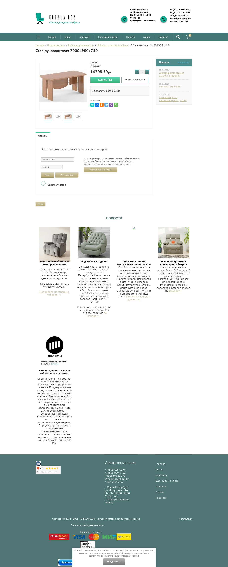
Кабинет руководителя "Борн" (113, 45)
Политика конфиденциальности (87, 525)
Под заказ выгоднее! (170, 86)
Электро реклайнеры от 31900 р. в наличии (171, 74)
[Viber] (111, 105)
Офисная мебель (56, 45)
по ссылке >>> (97, 314)
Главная (52, 36)
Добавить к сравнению (106, 90)
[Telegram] (106, 105)
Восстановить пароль (100, 169)
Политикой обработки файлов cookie (121, 556)
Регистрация (66, 174)
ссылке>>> (175, 290)
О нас (68, 36)
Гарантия (163, 36)
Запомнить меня (56, 184)
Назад (40, 203)
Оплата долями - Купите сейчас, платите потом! (54, 372)
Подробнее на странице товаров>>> (54, 293)
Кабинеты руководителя (81, 45)
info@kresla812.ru (179, 15)
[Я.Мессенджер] (92, 105)
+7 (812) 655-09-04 (180, 9)
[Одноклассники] (102, 105)
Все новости (183, 62)
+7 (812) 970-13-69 (180, 12)
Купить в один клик (135, 79)
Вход (47, 175)
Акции (146, 36)
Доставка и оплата (107, 36)
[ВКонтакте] (97, 105)
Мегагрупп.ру (185, 518)
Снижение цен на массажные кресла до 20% (173, 99)
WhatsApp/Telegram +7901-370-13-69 (180, 20)
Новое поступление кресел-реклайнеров (173, 263)
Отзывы (42, 135)
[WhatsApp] (116, 105)
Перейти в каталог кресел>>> (138, 298)
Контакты (84, 36)
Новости (130, 36)
